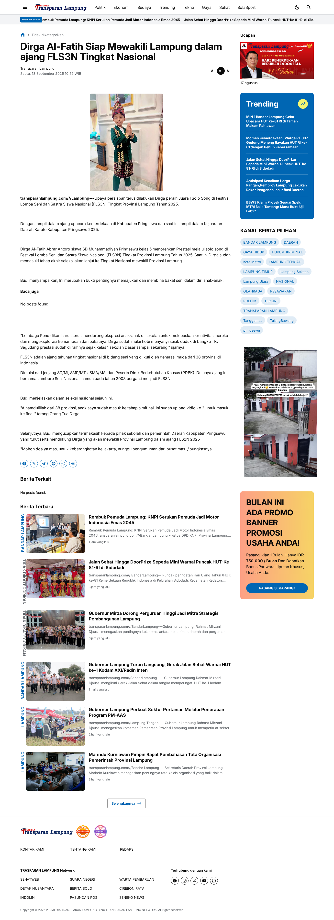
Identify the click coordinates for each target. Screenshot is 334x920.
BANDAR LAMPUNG (23, 533)
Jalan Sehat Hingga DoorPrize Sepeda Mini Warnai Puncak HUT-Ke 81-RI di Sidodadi (218, 20)
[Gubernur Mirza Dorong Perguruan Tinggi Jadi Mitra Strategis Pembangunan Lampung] (55, 629)
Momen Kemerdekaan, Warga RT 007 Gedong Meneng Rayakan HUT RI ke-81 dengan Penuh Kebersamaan (277, 142)
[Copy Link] (73, 463)
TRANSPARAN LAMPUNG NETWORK (131, 910)
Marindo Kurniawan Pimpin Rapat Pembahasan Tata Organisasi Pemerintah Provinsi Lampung (155, 757)
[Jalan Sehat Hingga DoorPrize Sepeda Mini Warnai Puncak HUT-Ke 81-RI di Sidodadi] (55, 578)
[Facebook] (24, 463)
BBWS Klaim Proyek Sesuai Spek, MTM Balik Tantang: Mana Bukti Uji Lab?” (275, 206)
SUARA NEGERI (82, 879)
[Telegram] (44, 463)
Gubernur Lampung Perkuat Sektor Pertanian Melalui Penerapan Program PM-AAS (156, 712)
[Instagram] (185, 881)
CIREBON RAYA (132, 888)
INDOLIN (27, 897)
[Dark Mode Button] (297, 7)
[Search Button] (309, 7)
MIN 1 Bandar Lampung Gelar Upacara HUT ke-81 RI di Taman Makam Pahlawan (272, 121)
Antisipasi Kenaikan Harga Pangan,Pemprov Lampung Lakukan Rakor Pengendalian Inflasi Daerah (276, 185)
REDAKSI (127, 849)
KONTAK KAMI (32, 849)
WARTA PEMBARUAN (136, 879)
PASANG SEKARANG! (277, 588)
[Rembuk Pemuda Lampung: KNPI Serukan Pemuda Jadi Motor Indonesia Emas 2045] (55, 533)
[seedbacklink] (83, 831)
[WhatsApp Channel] (214, 881)
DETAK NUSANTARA (37, 888)
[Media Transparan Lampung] (60, 7)
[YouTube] (204, 881)
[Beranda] (22, 34)
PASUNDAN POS (83, 897)
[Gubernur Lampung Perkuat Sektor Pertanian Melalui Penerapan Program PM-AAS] (55, 726)
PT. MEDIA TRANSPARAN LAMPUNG (71, 910)
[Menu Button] (25, 7)
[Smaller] (213, 71)
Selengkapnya (123, 803)
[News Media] (100, 831)
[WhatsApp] (63, 463)
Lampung (23, 717)
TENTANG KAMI (83, 849)
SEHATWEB (29, 879)
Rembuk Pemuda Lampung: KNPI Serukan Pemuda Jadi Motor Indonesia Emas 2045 (75, 20)
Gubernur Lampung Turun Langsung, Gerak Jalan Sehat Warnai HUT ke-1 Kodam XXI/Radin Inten (160, 667)
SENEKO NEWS (131, 897)
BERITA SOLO (81, 888)
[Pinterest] (53, 463)
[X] (34, 463)
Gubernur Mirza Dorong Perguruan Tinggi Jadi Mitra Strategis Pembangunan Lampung (154, 616)
